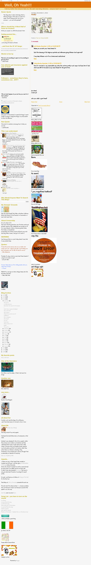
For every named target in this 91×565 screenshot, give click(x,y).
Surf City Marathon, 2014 (12, 163)
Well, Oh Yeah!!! (18, 5)
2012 (4, 299)
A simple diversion (8, 304)
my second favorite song (7, 507)
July (5, 335)
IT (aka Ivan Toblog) (12, 428)
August (6, 334)
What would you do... (8, 323)
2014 (4, 295)
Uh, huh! (5, 320)
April (5, 341)
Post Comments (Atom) (44, 105)
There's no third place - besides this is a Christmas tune (14, 512)
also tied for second (6, 510)
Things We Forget (6, 187)
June (5, 337)
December (6, 301)
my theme (3, 500)
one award (18, 470)
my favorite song (5, 504)
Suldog (35, 63)
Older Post (87, 102)
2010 (4, 350)
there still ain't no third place (8, 505)
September (6, 332)
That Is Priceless (6, 172)
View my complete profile (7, 455)
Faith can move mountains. (12, 188)
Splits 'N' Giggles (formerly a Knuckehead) (12, 162)
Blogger (18, 560)
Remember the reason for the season (12, 306)
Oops (7, 155)
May (5, 339)
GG (3, 23)
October (6, 330)
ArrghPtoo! (4, 144)
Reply (35, 59)
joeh (35, 46)
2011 (4, 348)
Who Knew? (6, 319)
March (5, 342)
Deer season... (7, 312)
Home (60, 102)
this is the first (5, 357)
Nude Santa (6, 322)
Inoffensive (6, 315)
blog (19, 486)
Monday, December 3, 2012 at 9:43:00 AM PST (49, 63)
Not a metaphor (7, 317)
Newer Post (34, 102)
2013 (4, 297)
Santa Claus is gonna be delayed (10, 309)
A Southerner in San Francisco (9, 133)
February (6, 344)
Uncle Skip (3, 493)
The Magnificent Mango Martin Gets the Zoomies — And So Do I (15, 135)
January (6, 346)
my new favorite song (6, 502)
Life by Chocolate (12, 482)
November (6, 328)
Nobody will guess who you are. (13, 181)
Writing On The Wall (23, 477)
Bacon (14, 493)
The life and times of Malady (9, 180)
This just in (6, 302)
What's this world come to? (10, 314)
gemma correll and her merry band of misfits (13, 154)
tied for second (4, 508)
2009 (4, 352)
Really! (5, 325)
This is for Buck (7, 310)
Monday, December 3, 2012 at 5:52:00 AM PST (48, 46)
